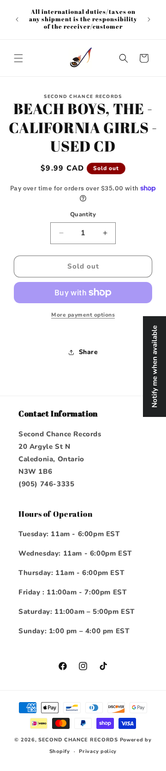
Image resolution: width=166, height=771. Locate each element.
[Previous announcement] (17, 19)
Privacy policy (98, 751)
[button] (18, 58)
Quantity (83, 214)
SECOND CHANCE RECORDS (78, 739)
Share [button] (88, 352)
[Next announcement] (149, 19)
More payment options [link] (83, 314)
